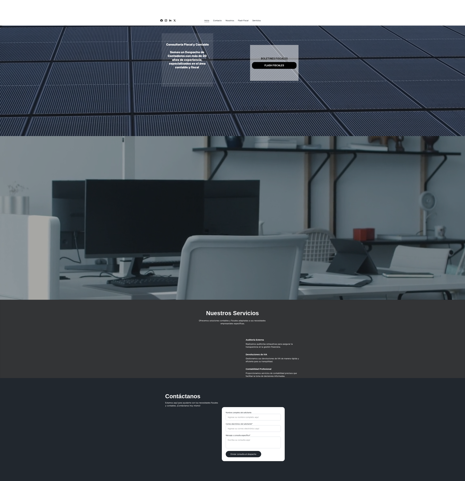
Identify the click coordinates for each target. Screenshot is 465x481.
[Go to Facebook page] (162, 20)
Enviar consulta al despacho (243, 454)
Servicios (256, 20)
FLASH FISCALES (274, 65)
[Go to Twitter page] (174, 20)
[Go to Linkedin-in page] (171, 20)
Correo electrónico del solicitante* (239, 424)
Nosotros (230, 20)
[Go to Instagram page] (167, 20)
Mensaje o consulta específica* (238, 435)
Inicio (206, 20)
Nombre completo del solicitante (238, 412)
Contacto (217, 20)
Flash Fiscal (243, 20)
